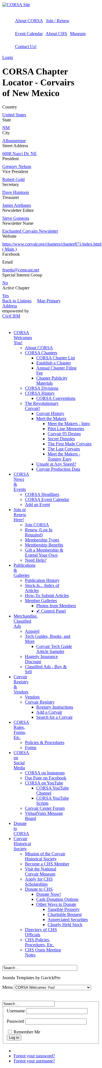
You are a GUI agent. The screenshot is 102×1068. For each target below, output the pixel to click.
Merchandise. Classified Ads (26, 621)
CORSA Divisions (41, 388)
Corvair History (50, 413)
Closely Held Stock (65, 924)
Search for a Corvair (54, 717)
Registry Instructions (54, 707)
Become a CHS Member (47, 863)
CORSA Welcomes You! (23, 337)
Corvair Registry (40, 702)
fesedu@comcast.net (20, 269)
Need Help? (35, 560)
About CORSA (29, 20)
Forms (30, 747)
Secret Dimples (61, 438)
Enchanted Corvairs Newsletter (30, 231)
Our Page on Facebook (45, 778)
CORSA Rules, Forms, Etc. (21, 730)
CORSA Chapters (41, 352)
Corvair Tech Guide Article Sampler (54, 649)
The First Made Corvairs (70, 443)
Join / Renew (57, 20)
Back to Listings (16, 300)
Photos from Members (56, 605)
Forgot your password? (34, 1055)
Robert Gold (13, 179)
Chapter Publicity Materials (51, 381)
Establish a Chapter (53, 362)
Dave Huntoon (15, 192)
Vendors (32, 697)
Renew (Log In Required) (38, 532)
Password (15, 1021)
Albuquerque (14, 140)
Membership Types (42, 540)
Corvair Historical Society (22, 843)
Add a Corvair (49, 712)
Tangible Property (64, 909)
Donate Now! (48, 894)
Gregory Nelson (16, 166)
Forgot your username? (34, 1060)
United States (14, 114)
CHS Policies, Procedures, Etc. (39, 942)
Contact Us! (26, 46)
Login (7, 57)
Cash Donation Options (57, 899)
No (5, 282)
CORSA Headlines (42, 494)
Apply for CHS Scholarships (39, 881)
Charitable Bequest (65, 914)
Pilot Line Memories (66, 428)
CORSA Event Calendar (47, 499)
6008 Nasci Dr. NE (19, 153)
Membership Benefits (44, 545)
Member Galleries (41, 600)
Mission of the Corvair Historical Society (45, 856)
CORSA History (40, 393)
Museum (78, 33)
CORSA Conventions (55, 398)
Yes (5, 295)
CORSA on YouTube (44, 783)
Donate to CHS (39, 889)
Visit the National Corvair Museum (40, 871)
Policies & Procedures (44, 742)
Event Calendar (29, 33)
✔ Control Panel (51, 611)
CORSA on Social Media (21, 760)
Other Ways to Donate (56, 904)
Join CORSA (37, 524)
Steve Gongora (15, 218)
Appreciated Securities (68, 919)
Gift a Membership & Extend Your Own (44, 552)
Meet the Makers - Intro (69, 423)
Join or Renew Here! (20, 514)
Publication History (42, 580)
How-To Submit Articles (47, 595)
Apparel (32, 631)
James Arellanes (16, 205)
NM (6, 127)
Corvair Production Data (58, 469)
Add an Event (37, 504)
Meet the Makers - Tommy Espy (64, 456)
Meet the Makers (51, 418)
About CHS (56, 33)
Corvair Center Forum (45, 808)
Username (16, 1010)
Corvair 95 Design (64, 433)
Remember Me (27, 1032)
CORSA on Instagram (45, 772)
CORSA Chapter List (55, 357)
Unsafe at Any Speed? (56, 464)
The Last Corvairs (64, 448)
